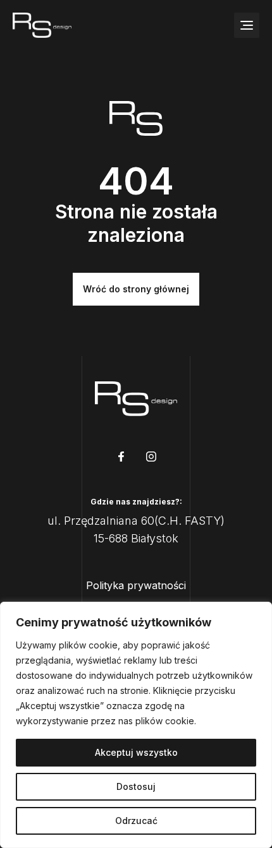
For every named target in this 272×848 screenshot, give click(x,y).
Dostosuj (136, 786)
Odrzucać (136, 820)
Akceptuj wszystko (136, 752)
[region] (136, 725)
